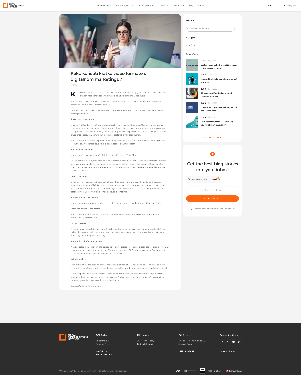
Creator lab (178, 5)
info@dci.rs (101, 351)
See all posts (212, 137)
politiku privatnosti (226, 209)
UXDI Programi (123, 5)
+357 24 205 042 (186, 351)
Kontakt (201, 5)
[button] (276, 5)
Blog (190, 5)
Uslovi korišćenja (227, 351)
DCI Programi (144, 5)
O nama (161, 5)
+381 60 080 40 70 (104, 354)
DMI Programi (102, 5)
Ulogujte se (291, 5)
